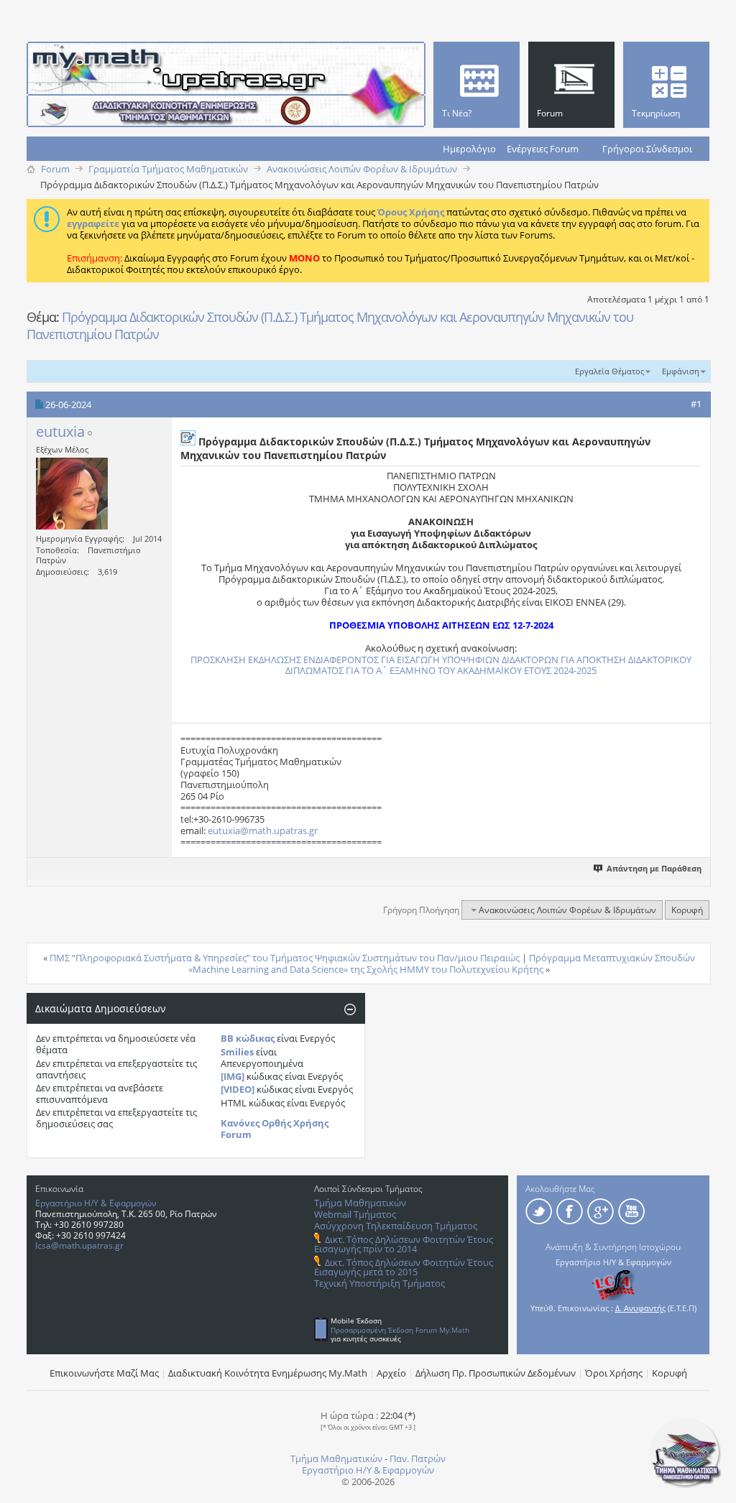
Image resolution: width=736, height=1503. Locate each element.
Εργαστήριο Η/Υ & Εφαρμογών (96, 1203)
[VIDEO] (237, 1089)
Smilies (237, 1051)
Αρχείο (391, 1372)
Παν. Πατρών (418, 1458)
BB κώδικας (248, 1038)
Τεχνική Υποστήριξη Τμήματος (379, 1283)
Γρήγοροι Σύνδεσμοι (647, 148)
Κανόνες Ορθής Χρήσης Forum (274, 1128)
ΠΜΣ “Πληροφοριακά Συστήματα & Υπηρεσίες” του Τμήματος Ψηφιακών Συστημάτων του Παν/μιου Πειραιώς (285, 957)
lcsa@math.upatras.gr (79, 1245)
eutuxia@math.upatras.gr (263, 830)
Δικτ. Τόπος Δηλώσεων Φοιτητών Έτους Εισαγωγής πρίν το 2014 (403, 1244)
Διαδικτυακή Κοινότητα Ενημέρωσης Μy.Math (267, 1372)
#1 (696, 403)
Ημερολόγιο (469, 148)
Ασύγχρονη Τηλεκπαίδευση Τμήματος (395, 1225)
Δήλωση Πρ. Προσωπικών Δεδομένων (495, 1372)
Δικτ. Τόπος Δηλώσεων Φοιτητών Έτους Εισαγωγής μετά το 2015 (403, 1267)
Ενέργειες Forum (543, 148)
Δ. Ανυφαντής (640, 1308)
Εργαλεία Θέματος (609, 371)
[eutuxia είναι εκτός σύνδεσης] (72, 493)
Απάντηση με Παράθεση (654, 868)
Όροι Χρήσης (614, 1372)
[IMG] (232, 1076)
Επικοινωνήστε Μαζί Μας (104, 1372)
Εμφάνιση (680, 371)
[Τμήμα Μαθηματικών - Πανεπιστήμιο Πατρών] (686, 1485)
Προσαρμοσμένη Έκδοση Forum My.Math (400, 1330)
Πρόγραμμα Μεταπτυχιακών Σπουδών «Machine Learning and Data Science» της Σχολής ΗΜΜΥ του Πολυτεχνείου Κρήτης (441, 963)
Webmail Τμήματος (355, 1214)
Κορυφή (687, 910)
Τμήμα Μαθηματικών (360, 1202)
